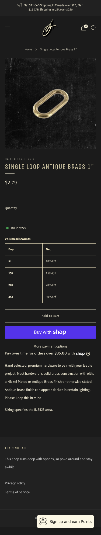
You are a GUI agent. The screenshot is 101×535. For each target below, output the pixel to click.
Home (28, 49)
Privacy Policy (15, 483)
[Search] (93, 27)
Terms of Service (17, 492)
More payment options (50, 346)
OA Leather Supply (20, 159)
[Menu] (7, 28)
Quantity (11, 208)
